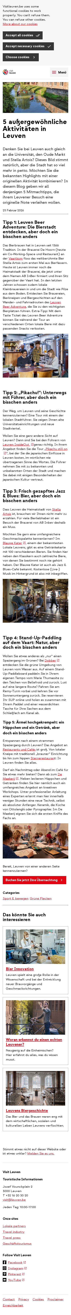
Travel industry (13, 1232)
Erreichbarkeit (13, 1305)
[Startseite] (15, 72)
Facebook (17, 1262)
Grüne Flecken (41, 898)
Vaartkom (16, 258)
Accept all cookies (20, 35)
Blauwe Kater (14, 543)
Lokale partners (14, 1226)
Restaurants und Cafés (19, 749)
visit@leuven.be (14, 1200)
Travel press (12, 1238)
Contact (9, 1299)
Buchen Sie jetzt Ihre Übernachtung (32, 880)
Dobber (52, 660)
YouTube (16, 1280)
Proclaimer (56, 1299)
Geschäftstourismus (17, 1243)
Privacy (23, 1299)
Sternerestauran (42, 758)
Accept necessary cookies (25, 46)
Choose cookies (18, 57)
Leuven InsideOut (18, 444)
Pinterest (16, 1274)
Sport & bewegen (15, 898)
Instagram (17, 1268)
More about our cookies (20, 24)
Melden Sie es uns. (40, 1153)
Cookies (38, 1299)
